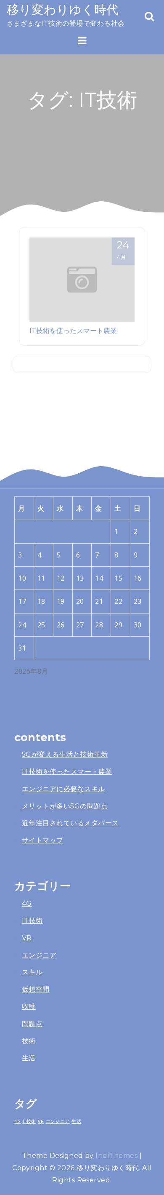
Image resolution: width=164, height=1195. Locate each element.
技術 (29, 1041)
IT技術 (32, 921)
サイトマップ (42, 840)
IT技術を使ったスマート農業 (73, 330)
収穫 (29, 1007)
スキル (32, 972)
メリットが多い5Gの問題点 (65, 806)
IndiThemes (116, 1156)
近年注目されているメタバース (70, 823)
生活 (29, 1058)
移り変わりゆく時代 (63, 9)
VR (27, 938)
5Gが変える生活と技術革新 (65, 754)
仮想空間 (36, 989)
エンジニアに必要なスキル (63, 789)
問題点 (32, 1024)
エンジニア (39, 955)
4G (27, 903)
